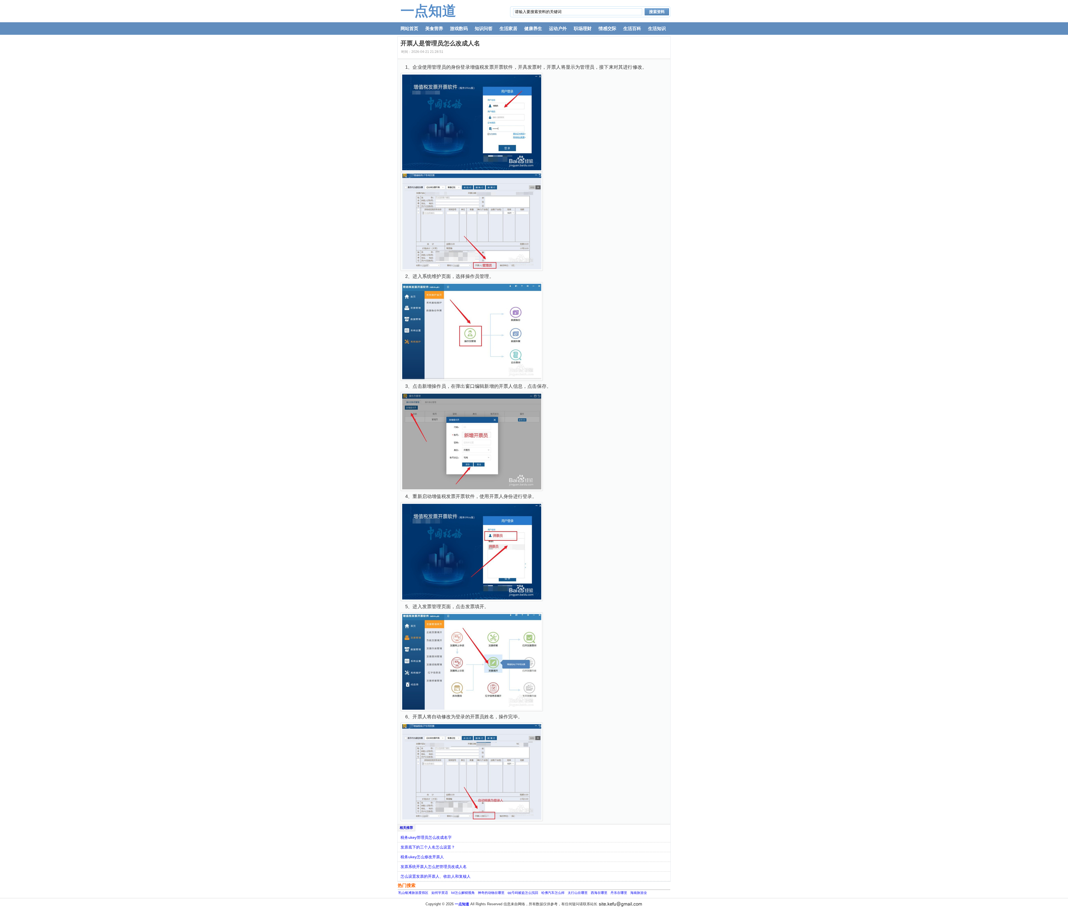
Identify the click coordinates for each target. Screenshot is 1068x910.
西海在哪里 (599, 893)
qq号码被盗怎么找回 (523, 893)
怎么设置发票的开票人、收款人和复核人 (435, 876)
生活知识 (657, 28)
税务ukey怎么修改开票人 (422, 857)
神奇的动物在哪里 (491, 893)
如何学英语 (439, 893)
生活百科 (632, 28)
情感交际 (607, 28)
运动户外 (558, 28)
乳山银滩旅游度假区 (413, 893)
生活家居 (508, 28)
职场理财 (583, 28)
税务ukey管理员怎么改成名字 (426, 837)
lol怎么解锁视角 (463, 893)
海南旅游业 (638, 893)
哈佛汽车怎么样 (553, 893)
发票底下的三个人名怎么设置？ (427, 847)
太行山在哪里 (578, 893)
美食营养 (434, 28)
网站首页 (409, 28)
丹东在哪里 (618, 893)
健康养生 (533, 28)
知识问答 (484, 28)
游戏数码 (459, 28)
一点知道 (428, 11)
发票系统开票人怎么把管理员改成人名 (433, 866)
